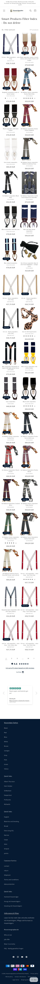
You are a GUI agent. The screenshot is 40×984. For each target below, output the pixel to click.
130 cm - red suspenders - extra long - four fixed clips (29, 574)
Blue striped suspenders (10, 263)
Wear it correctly (9, 944)
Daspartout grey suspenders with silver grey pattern (11, 610)
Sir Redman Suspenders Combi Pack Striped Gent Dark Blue (29, 196)
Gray (5, 755)
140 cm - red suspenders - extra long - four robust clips (11, 644)
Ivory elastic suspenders (10, 162)
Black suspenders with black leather (10, 129)
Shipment (7, 875)
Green (6, 764)
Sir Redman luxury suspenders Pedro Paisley (29, 504)
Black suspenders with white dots (11, 229)
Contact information (20, 976)
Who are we (8, 935)
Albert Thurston (9, 781)
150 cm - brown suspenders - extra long (29, 299)
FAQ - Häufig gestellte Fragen (13, 948)
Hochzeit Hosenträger (11, 897)
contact (6, 866)
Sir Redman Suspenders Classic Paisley (10, 470)
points (6, 853)
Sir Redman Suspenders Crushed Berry (11, 504)
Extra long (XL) (9, 831)
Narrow (6, 835)
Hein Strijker (8, 786)
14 (28, 658)
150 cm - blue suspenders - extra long (11, 58)
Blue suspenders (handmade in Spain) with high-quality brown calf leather (10, 368)
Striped (6, 849)
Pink (5, 760)
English (6, 817)
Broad (6, 826)
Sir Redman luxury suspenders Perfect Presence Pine (10, 538)
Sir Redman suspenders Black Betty (10, 196)
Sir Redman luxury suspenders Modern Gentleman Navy (29, 163)
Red (5, 732)
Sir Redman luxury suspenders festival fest (10, 437)
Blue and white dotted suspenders (29, 230)
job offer (7, 939)
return (6, 870)
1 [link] (6, 658)
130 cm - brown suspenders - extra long (11, 299)
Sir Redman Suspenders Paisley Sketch (29, 470)
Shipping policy (25, 979)
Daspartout (8, 795)
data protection (9, 884)
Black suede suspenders (29, 401)
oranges (6, 751)
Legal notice (16, 979)
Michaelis (7, 804)
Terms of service (32, 976)
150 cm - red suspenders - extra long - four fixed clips (29, 644)
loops (6, 840)
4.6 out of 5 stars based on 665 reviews (20, 668)
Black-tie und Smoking (11, 821)
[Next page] (34, 658)
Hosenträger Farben (11, 723)
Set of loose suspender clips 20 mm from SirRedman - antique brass (29, 264)
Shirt (5, 844)
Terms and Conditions (11, 880)
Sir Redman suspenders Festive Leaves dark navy (29, 437)
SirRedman (7, 791)
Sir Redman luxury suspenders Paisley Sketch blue (29, 93)
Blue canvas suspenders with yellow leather (29, 367)
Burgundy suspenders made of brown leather (10, 93)
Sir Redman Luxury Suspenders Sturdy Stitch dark (29, 538)
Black (6, 728)
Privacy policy (34, 973)
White (6, 742)
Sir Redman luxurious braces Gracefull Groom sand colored (10, 574)
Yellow (6, 769)
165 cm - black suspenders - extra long (10, 332)
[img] (20, 688)
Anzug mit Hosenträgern (12, 901)
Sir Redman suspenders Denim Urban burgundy (29, 129)
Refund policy (9, 976)
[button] (4, 10)
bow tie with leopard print (29, 331)
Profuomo (7, 800)
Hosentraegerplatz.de (12, 973)
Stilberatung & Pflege (11, 913)
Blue (5, 737)
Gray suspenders (10, 401)
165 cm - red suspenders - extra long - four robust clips (29, 610)
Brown (6, 746)
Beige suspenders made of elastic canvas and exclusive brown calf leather (29, 59)
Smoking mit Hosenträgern (13, 906)
